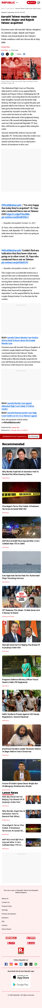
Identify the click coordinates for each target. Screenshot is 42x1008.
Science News (6, 785)
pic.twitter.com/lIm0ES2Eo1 (15, 215)
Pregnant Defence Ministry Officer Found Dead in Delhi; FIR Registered (20, 676)
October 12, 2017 (29, 221)
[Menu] (38, 2)
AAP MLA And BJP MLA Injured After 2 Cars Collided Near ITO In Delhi (20, 538)
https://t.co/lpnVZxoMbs (18, 211)
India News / (10, 8)
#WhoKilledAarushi (11, 202)
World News (5, 577)
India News (4, 50)
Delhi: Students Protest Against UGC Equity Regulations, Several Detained (20, 711)
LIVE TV (32, 2)
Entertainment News (8, 612)
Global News (6, 473)
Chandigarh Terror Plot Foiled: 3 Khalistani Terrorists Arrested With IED (20, 503)
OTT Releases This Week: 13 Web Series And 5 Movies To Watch (21, 607)
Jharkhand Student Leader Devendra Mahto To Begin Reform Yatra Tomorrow (21, 746)
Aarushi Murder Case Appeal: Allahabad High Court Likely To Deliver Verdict (18, 402)
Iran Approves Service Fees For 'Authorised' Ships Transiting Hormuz (21, 572)
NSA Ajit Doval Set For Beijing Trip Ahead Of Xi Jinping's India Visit (21, 642)
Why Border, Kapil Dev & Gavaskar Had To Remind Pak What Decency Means (20, 468)
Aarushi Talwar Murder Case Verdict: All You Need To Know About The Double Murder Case (20, 336)
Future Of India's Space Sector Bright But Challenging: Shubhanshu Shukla (20, 780)
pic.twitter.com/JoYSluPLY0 (15, 258)
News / (3, 8)
